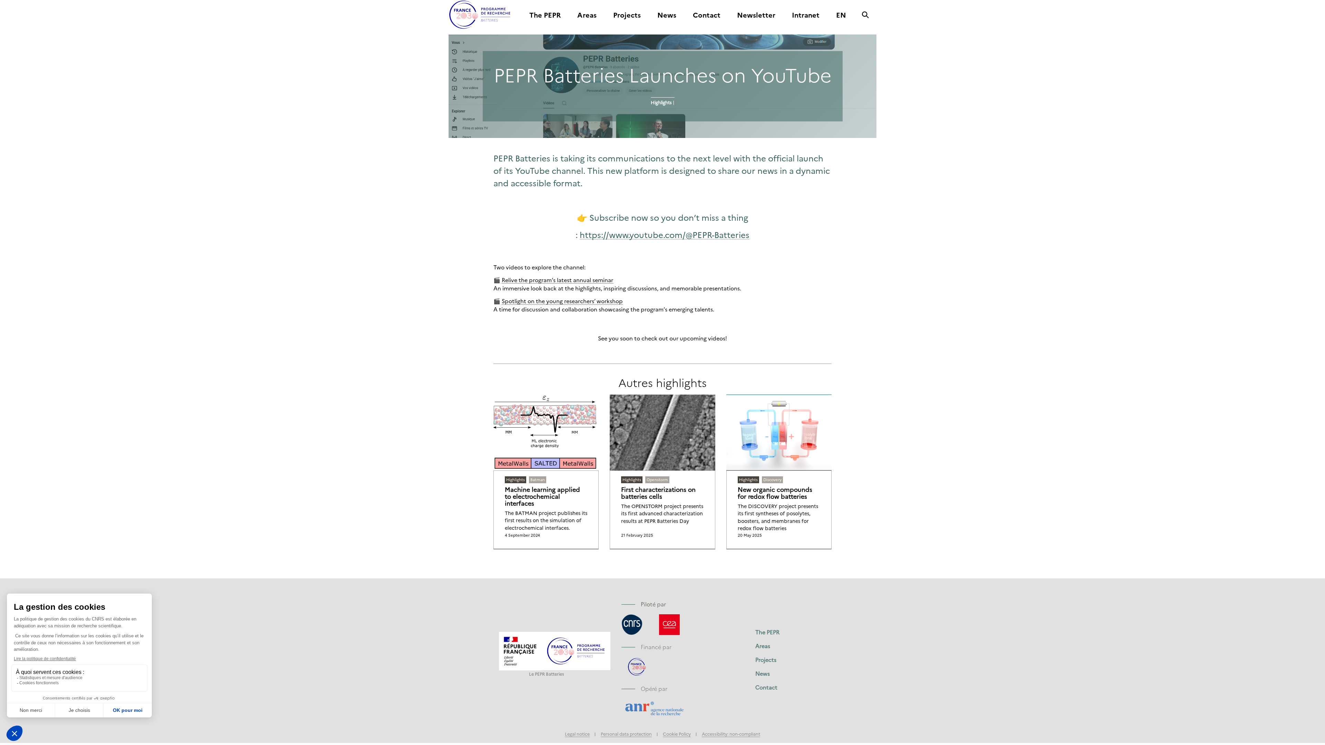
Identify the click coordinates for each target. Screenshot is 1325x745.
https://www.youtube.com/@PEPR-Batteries (664, 234)
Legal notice (577, 734)
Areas (587, 15)
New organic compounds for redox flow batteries (775, 493)
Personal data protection (626, 734)
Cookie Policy (677, 734)
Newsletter (756, 15)
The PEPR (545, 15)
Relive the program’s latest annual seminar (557, 280)
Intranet (805, 15)
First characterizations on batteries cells (658, 493)
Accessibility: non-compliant (731, 734)
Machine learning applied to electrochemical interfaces (542, 496)
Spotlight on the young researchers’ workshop (562, 301)
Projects (627, 15)
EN (841, 15)
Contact (706, 15)
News (666, 15)
